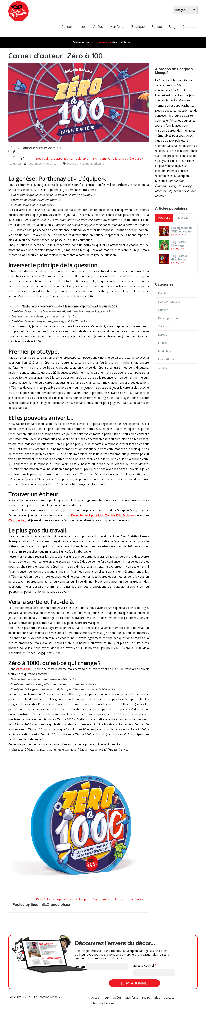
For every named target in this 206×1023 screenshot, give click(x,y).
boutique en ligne (101, 42)
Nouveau (182, 217)
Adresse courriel (144, 965)
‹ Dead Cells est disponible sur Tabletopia (61, 158)
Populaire (164, 217)
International (166, 359)
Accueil (66, 27)
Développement (168, 318)
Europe (162, 334)
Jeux (82, 27)
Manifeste (117, 27)
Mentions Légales (102, 1003)
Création (163, 326)
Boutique (138, 27)
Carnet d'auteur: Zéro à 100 (43, 148)
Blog (172, 27)
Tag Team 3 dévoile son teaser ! (179, 259)
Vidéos (98, 27)
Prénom (80, 966)
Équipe (156, 27)
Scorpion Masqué (78, 163)
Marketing (97, 163)
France (162, 343)
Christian (163, 367)
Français (180, 9)
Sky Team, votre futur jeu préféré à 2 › (118, 158)
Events (162, 293)
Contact (188, 27)
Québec (163, 310)
